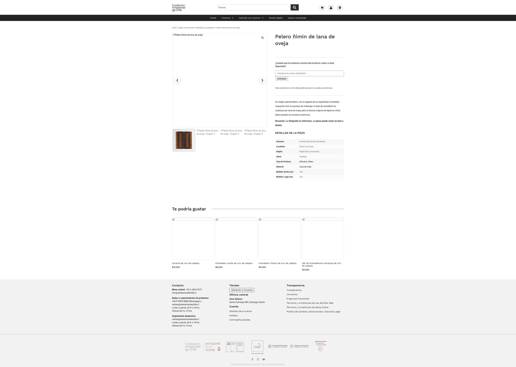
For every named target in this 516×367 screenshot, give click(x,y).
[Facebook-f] (252, 359)
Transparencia (294, 290)
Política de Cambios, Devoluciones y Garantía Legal (313, 311)
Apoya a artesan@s (297, 18)
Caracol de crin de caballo (185, 263)
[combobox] (254, 7)
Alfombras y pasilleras (205, 28)
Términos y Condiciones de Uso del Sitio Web (310, 303)
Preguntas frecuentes (298, 298)
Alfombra (303, 162)
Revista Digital (275, 18)
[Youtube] (263, 359)
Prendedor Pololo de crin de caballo (278, 263)
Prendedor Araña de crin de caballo (234, 263)
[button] (262, 37)
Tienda (213, 18)
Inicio (174, 28)
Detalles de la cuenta (240, 311)
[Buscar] (295, 7)
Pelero (310, 162)
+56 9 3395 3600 (180, 301)
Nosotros (226, 18)
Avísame (281, 78)
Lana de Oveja (305, 167)
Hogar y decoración (186, 28)
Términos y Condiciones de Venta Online (307, 307)
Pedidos (233, 315)
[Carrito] (322, 7)
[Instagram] (258, 359)
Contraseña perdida (239, 320)
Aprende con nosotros (249, 18)
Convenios (292, 294)
